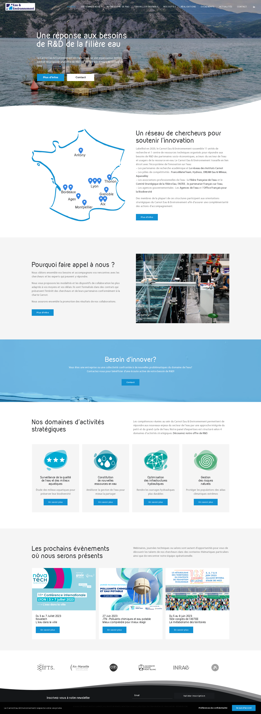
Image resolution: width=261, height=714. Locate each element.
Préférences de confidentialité (213, 708)
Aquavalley (142, 176)
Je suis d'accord (243, 708)
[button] (254, 7)
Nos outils (169, 6)
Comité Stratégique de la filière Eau (156, 184)
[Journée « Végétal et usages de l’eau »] (131, 589)
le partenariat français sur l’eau (204, 184)
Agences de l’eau (189, 188)
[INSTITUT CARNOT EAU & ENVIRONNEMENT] (20, 7)
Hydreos (197, 172)
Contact (242, 6)
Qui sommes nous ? (91, 6)
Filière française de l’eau (203, 180)
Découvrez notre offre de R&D (190, 433)
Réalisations (188, 6)
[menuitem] (71, 7)
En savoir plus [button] (55, 502)
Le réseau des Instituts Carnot (206, 168)
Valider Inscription (194, 696)
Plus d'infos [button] (147, 217)
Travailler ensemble (146, 6)
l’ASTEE (181, 184)
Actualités (225, 6)
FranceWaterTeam (181, 172)
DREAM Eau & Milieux (215, 172)
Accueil (71, 6)
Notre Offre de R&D (118, 6)
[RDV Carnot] (64, 589)
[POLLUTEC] (197, 589)
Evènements (207, 6)
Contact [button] (130, 382)
